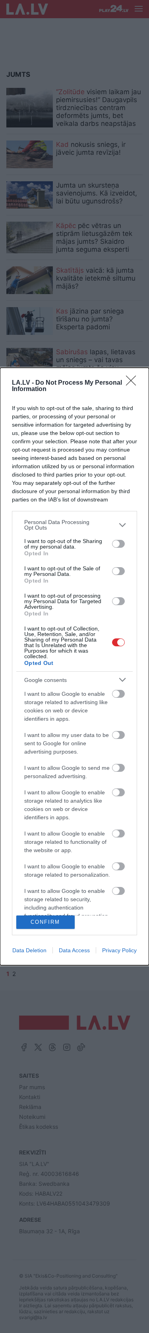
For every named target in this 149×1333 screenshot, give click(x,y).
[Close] (133, 383)
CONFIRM (45, 922)
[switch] (118, 544)
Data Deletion (29, 950)
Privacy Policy (119, 950)
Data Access (74, 950)
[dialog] (74, 666)
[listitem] (74, 524)
